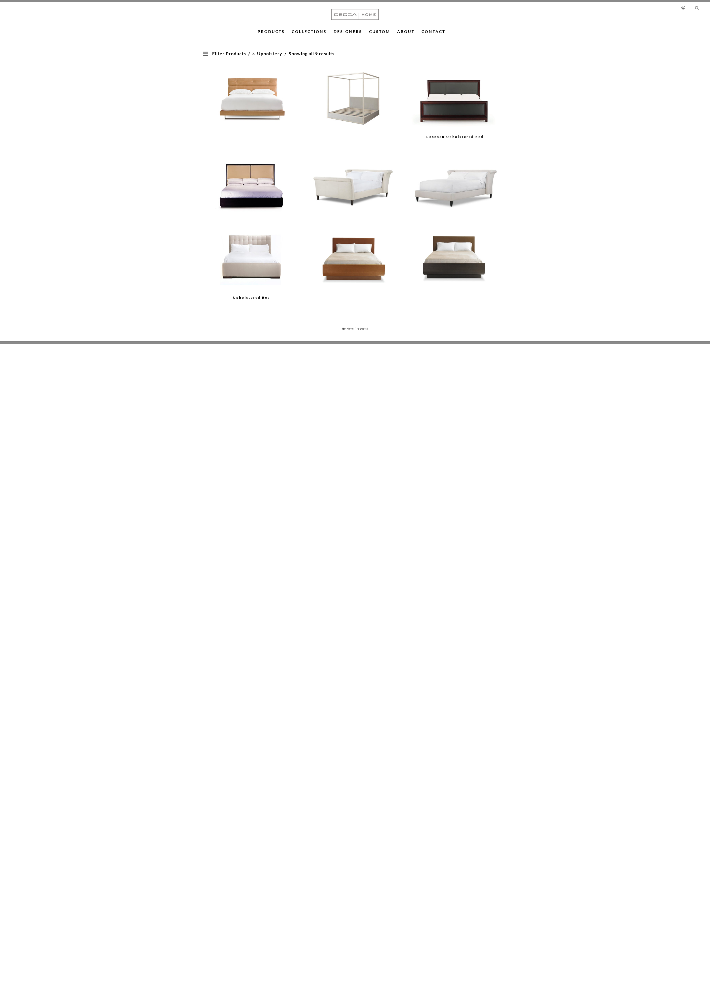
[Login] (684, 7)
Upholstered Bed (251, 297)
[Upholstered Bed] (353, 178)
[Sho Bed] (251, 178)
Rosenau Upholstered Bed (455, 137)
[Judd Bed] (353, 90)
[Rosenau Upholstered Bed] (455, 98)
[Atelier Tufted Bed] (251, 90)
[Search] (697, 7)
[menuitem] (685, 7)
